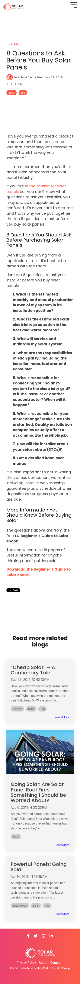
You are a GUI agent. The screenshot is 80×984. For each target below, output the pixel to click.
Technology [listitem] (20, 905)
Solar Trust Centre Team (28, 77)
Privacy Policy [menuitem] (26, 963)
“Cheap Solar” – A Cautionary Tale (33, 670)
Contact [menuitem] (55, 963)
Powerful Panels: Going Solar (39, 867)
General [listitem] (17, 708)
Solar (12, 92)
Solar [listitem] (31, 708)
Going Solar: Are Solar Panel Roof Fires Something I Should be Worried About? (38, 792)
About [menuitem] (43, 963)
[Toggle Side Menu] (73, 4)
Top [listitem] (42, 708)
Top (23, 92)
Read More (62, 717)
